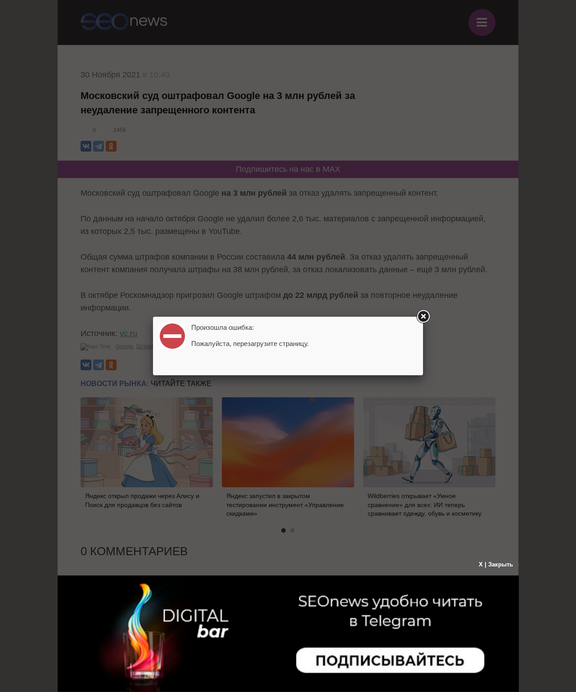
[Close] (423, 317)
